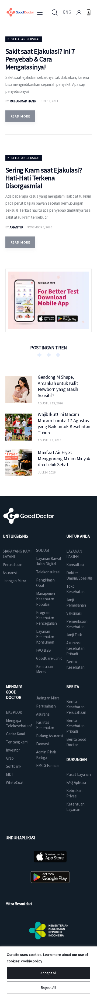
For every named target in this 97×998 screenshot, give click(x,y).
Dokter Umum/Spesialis (79, 575)
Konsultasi (75, 564)
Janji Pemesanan (76, 602)
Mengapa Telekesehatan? (19, 723)
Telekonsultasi (48, 571)
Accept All (48, 972)
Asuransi (10, 572)
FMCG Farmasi (47, 765)
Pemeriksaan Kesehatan (77, 624)
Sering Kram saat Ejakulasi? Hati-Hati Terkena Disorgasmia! (43, 177)
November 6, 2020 (39, 227)
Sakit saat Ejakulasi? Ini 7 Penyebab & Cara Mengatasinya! (40, 59)
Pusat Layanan (78, 774)
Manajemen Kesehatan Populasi (45, 599)
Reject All (48, 987)
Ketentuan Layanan (75, 806)
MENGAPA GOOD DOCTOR (14, 692)
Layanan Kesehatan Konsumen (45, 637)
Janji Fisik (74, 634)
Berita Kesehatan (75, 664)
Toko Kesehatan (75, 589)
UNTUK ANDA (77, 536)
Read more (20, 116)
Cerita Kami (15, 733)
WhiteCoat (15, 782)
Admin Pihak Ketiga (46, 754)
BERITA (72, 686)
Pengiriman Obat (45, 582)
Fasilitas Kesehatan (45, 725)
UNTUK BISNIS (15, 536)
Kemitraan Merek (44, 669)
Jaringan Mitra (14, 580)
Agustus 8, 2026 (49, 440)
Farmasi (42, 743)
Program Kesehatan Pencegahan (46, 618)
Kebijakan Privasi (74, 793)
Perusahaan (12, 564)
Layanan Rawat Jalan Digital (48, 561)
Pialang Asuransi (49, 735)
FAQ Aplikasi (76, 782)
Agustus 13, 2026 (50, 403)
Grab (10, 758)
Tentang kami (17, 742)
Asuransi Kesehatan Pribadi (75, 648)
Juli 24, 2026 (47, 472)
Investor (13, 750)
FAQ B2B (43, 650)
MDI (9, 774)
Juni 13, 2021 (49, 101)
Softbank (13, 766)
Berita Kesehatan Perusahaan (76, 707)
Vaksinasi (73, 613)
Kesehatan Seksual (24, 39)
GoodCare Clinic (49, 658)
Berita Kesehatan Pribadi (75, 726)
